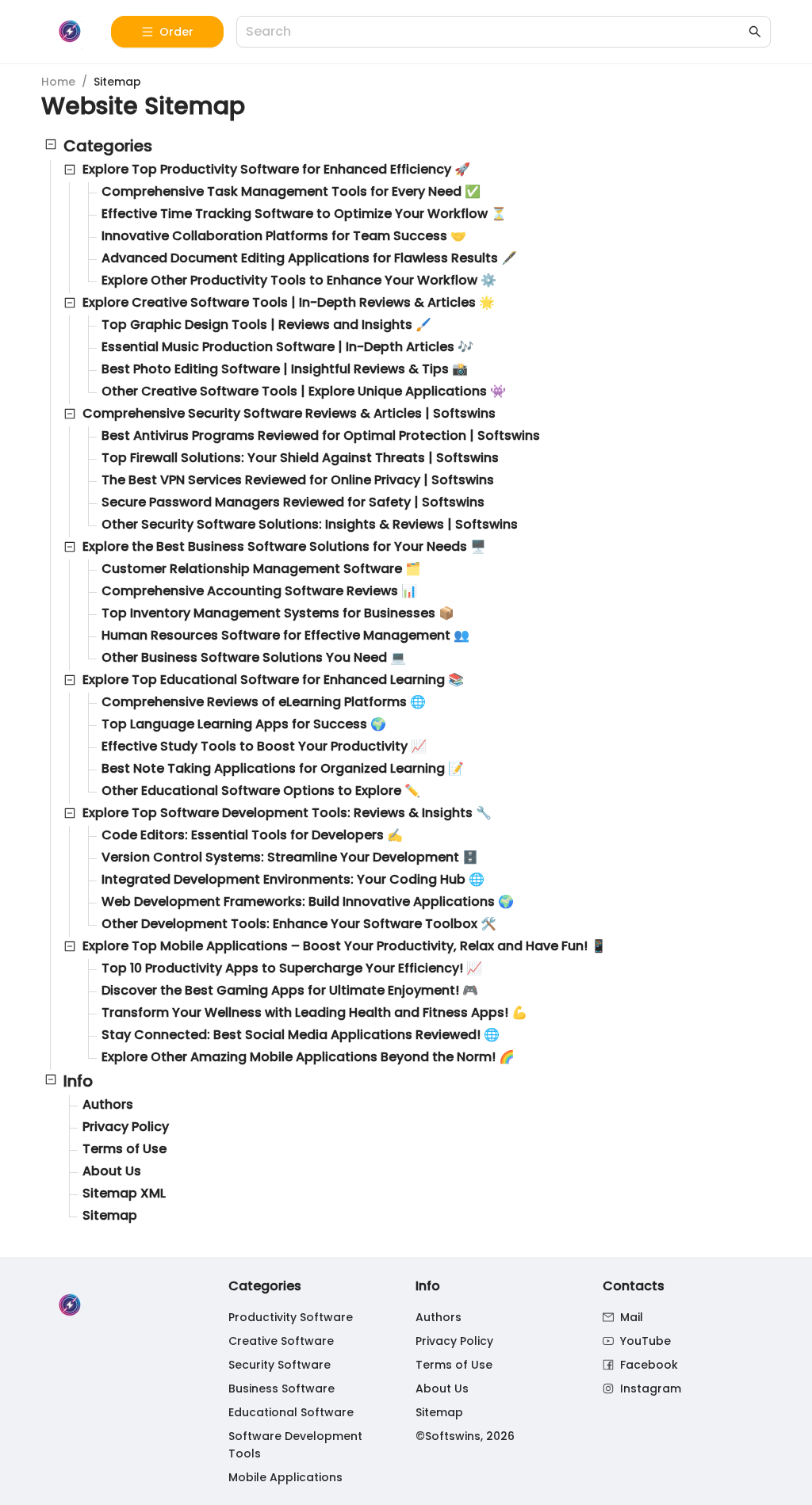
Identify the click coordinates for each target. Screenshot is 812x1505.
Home (58, 82)
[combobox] (495, 32)
